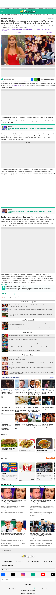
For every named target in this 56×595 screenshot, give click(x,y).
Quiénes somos (8, 561)
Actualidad (23, 14)
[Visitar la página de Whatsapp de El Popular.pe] (33, 574)
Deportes (29, 14)
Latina (41, 294)
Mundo (49, 14)
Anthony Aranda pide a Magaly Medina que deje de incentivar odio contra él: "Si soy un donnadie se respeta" (30, 212)
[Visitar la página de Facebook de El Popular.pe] (3, 574)
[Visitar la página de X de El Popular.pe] (13, 574)
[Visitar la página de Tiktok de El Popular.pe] (53, 574)
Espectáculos (15, 14)
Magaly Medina (8, 8)
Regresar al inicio (7, 550)
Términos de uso (48, 561)
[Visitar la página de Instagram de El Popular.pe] (23, 574)
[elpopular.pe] (28, 13)
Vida (53, 14)
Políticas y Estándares (33, 561)
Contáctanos (19, 561)
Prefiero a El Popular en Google (11, 297)
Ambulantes (35, 294)
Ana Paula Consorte (32, 8)
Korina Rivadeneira (49, 8)
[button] (2, 11)
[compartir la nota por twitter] (38, 79)
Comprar (32, 479)
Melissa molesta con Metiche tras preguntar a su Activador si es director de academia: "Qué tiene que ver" (30, 129)
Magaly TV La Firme (18, 294)
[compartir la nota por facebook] (32, 79)
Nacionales (10, 18)
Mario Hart (23, 8)
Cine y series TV (37, 14)
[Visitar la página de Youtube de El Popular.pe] (43, 574)
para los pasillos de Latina (17, 85)
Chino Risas (45, 294)
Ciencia (44, 14)
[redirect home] (28, 556)
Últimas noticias (5, 14)
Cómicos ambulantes (28, 294)
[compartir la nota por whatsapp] (35, 79)
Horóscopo (40, 8)
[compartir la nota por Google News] (47, 79)
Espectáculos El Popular (9, 79)
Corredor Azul (16, 8)
